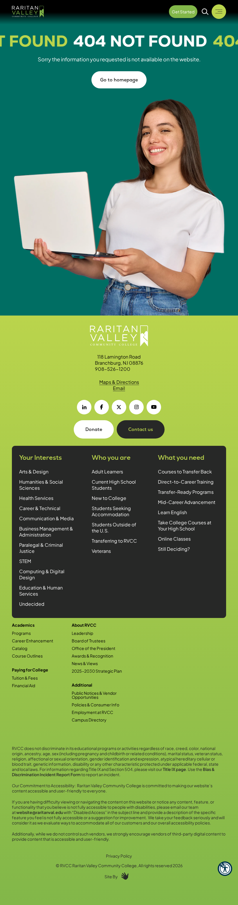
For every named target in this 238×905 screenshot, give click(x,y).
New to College (109, 498)
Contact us (140, 429)
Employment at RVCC (92, 712)
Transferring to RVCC (114, 541)
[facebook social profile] (101, 407)
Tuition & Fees (25, 678)
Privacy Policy (119, 855)
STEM (25, 561)
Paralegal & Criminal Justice (41, 548)
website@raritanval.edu (39, 812)
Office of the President (93, 648)
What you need (181, 457)
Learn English (172, 512)
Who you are (111, 457)
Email (119, 388)
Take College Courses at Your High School (184, 525)
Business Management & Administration (46, 531)
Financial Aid (23, 685)
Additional (82, 684)
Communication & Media (46, 518)
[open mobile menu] (219, 11)
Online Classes (174, 539)
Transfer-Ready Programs (186, 492)
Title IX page (174, 769)
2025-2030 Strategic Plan (97, 671)
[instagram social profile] (136, 407)
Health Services (36, 498)
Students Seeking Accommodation (111, 511)
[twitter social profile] (119, 407)
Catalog (19, 648)
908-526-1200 (112, 369)
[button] (225, 868)
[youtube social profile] (154, 407)
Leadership (82, 633)
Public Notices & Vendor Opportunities (94, 695)
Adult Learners (107, 471)
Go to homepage (119, 80)
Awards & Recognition (92, 656)
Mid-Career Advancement (186, 502)
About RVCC (84, 625)
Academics (23, 625)
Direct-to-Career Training (186, 482)
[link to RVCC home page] (119, 335)
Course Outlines (27, 656)
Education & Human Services (41, 591)
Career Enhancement (32, 641)
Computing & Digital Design (41, 574)
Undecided (31, 604)
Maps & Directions (119, 382)
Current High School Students (114, 485)
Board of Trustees (88, 641)
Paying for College (30, 669)
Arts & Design (33, 471)
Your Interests (40, 457)
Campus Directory (89, 720)
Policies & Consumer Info (95, 705)
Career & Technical (39, 508)
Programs (21, 633)
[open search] (205, 11)
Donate (93, 429)
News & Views (85, 663)
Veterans (101, 551)
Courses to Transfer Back (185, 471)
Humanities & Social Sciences (41, 485)
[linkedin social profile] (84, 407)
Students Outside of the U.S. (114, 527)
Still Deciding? (174, 549)
